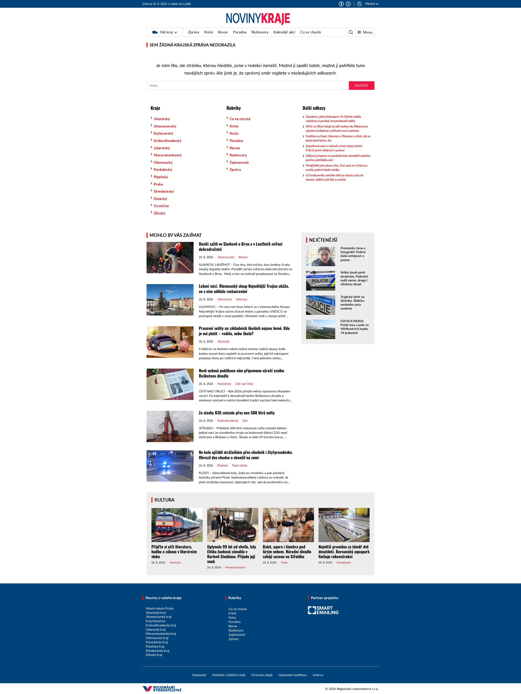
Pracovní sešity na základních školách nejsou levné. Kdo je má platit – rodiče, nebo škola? (244, 330)
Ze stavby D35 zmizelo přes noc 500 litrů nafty (237, 413)
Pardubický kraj (157, 642)
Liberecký (162, 148)
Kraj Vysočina (155, 621)
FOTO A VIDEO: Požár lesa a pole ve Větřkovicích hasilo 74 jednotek (354, 327)
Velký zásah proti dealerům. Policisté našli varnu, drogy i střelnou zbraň (354, 278)
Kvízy (234, 133)
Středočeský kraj (157, 650)
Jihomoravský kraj (158, 616)
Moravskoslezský (168, 155)
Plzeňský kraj (155, 646)
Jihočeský (162, 118)
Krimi (208, 32)
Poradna (239, 32)
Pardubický (163, 169)
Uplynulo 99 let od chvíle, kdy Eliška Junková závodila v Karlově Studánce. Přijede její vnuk (231, 554)
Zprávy (193, 32)
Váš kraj (166, 32)
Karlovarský (163, 133)
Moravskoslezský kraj (161, 633)
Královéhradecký (168, 140)
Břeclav (243, 257)
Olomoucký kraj (157, 638)
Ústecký (160, 198)
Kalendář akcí (284, 32)
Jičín (245, 420)
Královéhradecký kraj (161, 625)
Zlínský (159, 213)
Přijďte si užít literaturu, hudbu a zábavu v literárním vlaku (174, 551)
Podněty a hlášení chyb (228, 675)
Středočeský (164, 191)
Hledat (361, 85)
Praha (158, 184)
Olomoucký (163, 162)
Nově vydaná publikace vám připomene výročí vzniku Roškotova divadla (241, 373)
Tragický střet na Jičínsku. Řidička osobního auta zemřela (352, 302)
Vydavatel (199, 675)
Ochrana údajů (262, 675)
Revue (223, 32)
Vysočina (161, 205)
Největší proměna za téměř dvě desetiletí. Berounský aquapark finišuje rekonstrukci (344, 551)
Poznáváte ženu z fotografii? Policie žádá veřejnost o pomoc (353, 254)
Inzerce (318, 675)
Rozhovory (260, 32)
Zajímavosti (239, 162)
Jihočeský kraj (156, 612)
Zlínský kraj (154, 655)
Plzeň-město (239, 465)
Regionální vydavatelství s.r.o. (358, 689)
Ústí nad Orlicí (244, 383)
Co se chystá (310, 32)
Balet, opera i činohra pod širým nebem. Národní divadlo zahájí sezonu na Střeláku (287, 551)
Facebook (341, 3)
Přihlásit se (372, 3)
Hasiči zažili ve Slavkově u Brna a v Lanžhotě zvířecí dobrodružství (240, 246)
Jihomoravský (165, 126)
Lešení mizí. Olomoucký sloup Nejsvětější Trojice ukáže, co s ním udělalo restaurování (244, 288)
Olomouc (241, 299)
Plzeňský (161, 177)
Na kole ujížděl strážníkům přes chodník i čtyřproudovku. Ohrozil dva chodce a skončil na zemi (246, 454)
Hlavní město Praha (160, 608)
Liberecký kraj (155, 629)
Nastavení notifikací (293, 675)
